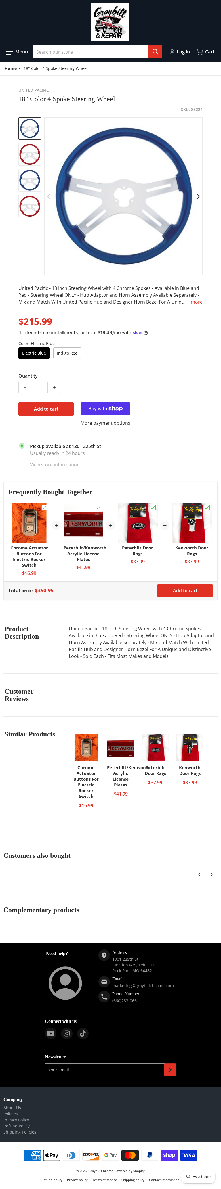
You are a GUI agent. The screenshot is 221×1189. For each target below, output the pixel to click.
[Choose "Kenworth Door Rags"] (207, 507)
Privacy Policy (16, 1120)
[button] (17, 52)
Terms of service (104, 1179)
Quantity (28, 376)
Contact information (164, 1179)
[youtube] (50, 1033)
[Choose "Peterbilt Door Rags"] (153, 507)
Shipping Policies (19, 1132)
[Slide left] (49, 196)
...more (195, 302)
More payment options (105, 423)
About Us (12, 1108)
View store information (55, 465)
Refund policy (52, 1179)
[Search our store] (155, 51)
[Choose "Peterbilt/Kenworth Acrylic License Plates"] (98, 507)
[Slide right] (198, 196)
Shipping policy (132, 1179)
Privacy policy (77, 1179)
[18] (29, 128)
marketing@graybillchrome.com (143, 985)
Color (36, 343)
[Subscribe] (170, 1069)
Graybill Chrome (100, 1171)
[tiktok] (83, 1033)
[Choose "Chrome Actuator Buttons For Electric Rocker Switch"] (44, 507)
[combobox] (97, 51)
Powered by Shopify (129, 1171)
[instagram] (67, 1033)
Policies (10, 1114)
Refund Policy (16, 1126)
